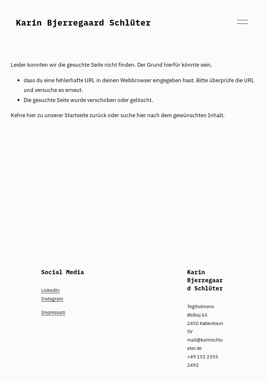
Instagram (52, 298)
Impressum (53, 312)
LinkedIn (50, 290)
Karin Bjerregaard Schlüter (83, 22)
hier (31, 114)
